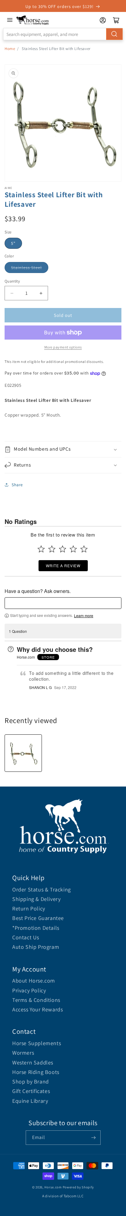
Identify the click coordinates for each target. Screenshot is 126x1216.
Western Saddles (32, 1062)
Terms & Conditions (36, 999)
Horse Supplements (36, 1043)
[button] (63, 449)
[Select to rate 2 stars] (52, 549)
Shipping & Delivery (36, 898)
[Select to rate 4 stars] (73, 549)
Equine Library (30, 1100)
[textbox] (63, 603)
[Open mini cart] (116, 20)
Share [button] (17, 484)
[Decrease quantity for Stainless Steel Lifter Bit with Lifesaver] (12, 293)
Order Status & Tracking (41, 889)
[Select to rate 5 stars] (84, 549)
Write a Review (63, 565)
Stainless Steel (26, 267)
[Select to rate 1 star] (41, 549)
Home (10, 48)
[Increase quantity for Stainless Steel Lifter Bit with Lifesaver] (41, 293)
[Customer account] (102, 20)
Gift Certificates (31, 1091)
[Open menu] (10, 20)
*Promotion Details (35, 927)
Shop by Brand (30, 1081)
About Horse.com (33, 980)
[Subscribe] (93, 1137)
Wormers (23, 1052)
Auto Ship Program (35, 946)
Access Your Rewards (37, 1009)
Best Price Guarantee (38, 918)
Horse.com (52, 1187)
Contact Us (25, 937)
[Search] (114, 34)
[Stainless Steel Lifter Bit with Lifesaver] (23, 753)
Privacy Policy (29, 990)
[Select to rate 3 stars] (62, 549)
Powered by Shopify (78, 1187)
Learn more (83, 615)
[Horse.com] (32, 20)
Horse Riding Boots (35, 1072)
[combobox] (63, 34)
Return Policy (28, 908)
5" (13, 243)
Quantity (12, 281)
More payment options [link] (63, 347)
